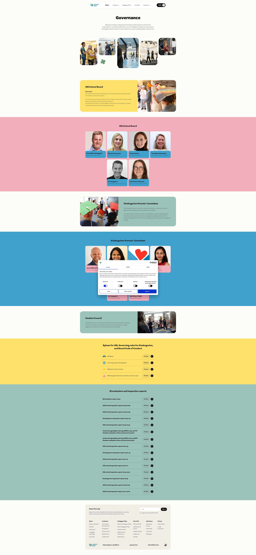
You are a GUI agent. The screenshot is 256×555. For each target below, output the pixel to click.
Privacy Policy (161, 524)
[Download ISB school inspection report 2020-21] (152, 465)
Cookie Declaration (161, 527)
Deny (109, 291)
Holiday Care (136, 534)
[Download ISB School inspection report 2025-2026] (152, 405)
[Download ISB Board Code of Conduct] (152, 369)
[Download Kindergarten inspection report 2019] (152, 478)
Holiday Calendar (137, 531)
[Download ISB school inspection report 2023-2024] (152, 425)
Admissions (146, 5)
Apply (160, 5)
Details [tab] (128, 267)
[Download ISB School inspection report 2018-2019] (152, 485)
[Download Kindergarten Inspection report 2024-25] (152, 418)
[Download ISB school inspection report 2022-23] (152, 446)
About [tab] (148, 267)
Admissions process (149, 525)
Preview (146, 356)
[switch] (120, 286)
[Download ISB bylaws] (152, 356)
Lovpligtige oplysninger (92, 533)
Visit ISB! (135, 537)
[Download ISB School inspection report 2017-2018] (152, 491)
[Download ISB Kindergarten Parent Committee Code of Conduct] (152, 375)
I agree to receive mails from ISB (150, 513)
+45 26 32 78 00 (133, 545)
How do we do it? (121, 529)
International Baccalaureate (105, 525)
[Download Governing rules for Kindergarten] (152, 362)
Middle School (105, 534)
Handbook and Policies (137, 527)
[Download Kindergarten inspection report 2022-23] (152, 452)
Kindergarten (105, 528)
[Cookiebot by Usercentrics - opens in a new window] (151, 263)
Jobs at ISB (92, 537)
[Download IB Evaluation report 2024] (152, 399)
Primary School (106, 531)
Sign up (164, 509)
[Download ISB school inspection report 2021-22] (152, 459)
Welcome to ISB (137, 524)
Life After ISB (105, 537)
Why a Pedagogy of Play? (123, 527)
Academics (115, 5)
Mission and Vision (93, 524)
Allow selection (128, 291)
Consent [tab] (108, 267)
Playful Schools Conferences (121, 533)
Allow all (147, 291)
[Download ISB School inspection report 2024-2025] (152, 412)
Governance (92, 529)
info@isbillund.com (153, 545)
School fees (149, 531)
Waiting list (149, 534)
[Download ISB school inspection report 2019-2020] (152, 472)
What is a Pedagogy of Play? (124, 524)
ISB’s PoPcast (120, 537)
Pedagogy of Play (126, 5)
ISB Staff (91, 527)
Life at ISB (137, 5)
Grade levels (149, 528)
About (107, 5)
